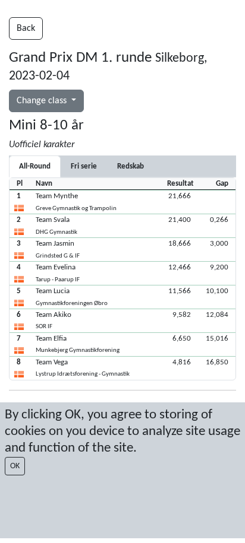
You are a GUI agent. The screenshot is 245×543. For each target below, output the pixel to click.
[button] (122, 202)
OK (15, 466)
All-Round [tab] (35, 166)
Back (26, 28)
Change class (43, 101)
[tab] (84, 166)
